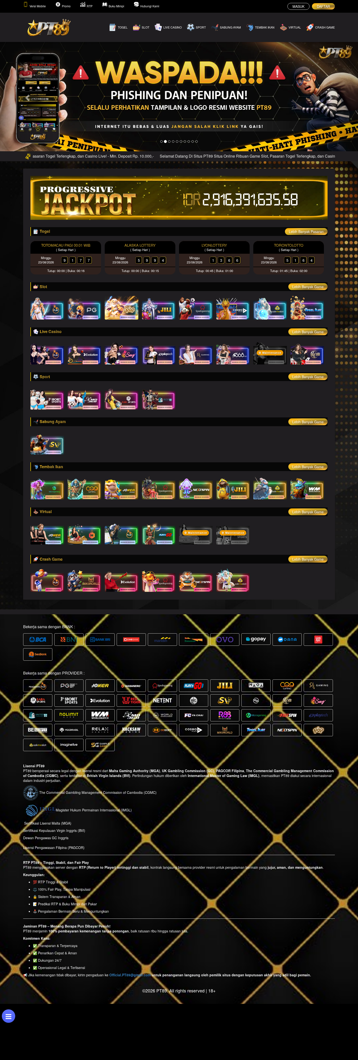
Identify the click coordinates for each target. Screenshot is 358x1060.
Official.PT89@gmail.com (130, 974)
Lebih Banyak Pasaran (306, 231)
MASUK (298, 6)
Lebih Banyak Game (308, 286)
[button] (27, 96)
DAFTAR (323, 6)
